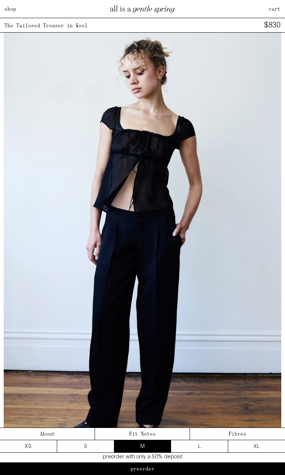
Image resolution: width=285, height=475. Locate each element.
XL (256, 446)
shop (10, 9)
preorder (142, 468)
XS (28, 446)
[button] (272, 240)
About (47, 434)
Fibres (237, 434)
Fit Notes (142, 434)
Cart (275, 9)
